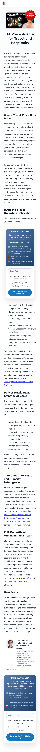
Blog (12, 749)
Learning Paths (19, 749)
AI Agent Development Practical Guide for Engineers (18, 381)
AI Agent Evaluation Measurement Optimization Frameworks (18, 514)
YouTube (19, 660)
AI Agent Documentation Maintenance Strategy (19, 581)
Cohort (27, 749)
